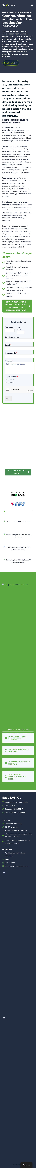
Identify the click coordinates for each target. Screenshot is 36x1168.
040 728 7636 (10, 806)
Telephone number (12, 337)
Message (9, 361)
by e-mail (11, 379)
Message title (11, 353)
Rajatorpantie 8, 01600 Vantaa (16, 802)
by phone (11, 383)
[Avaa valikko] (32, 5)
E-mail (8, 345)
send (8, 398)
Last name (19, 328)
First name (9, 327)
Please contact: (11, 377)
